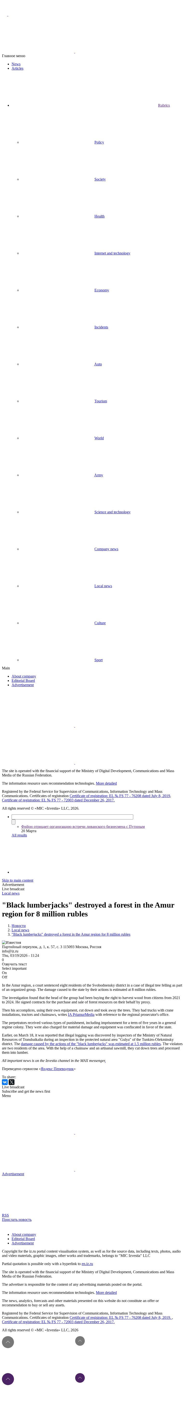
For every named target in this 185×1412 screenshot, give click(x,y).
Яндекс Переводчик (57, 1069)
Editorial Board (23, 681)
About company (24, 676)
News (16, 64)
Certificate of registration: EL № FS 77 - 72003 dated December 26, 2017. (58, 800)
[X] (11, 1082)
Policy (99, 142)
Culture (100, 623)
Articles (17, 68)
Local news (103, 586)
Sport (98, 660)
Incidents (101, 327)
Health (99, 216)
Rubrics (164, 105)
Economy (101, 290)
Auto (98, 364)
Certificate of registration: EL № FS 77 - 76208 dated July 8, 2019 (120, 796)
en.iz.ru (87, 1264)
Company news (106, 549)
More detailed (106, 783)
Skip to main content (17, 880)
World (99, 438)
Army (98, 475)
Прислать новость (17, 1220)
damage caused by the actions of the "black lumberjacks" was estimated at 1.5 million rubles (91, 1044)
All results (19, 835)
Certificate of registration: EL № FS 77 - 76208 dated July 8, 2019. (121, 1317)
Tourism (100, 401)
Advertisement (23, 685)
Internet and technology (112, 253)
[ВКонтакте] (5, 1082)
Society (100, 179)
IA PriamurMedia (81, 1014)
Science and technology (112, 512)
